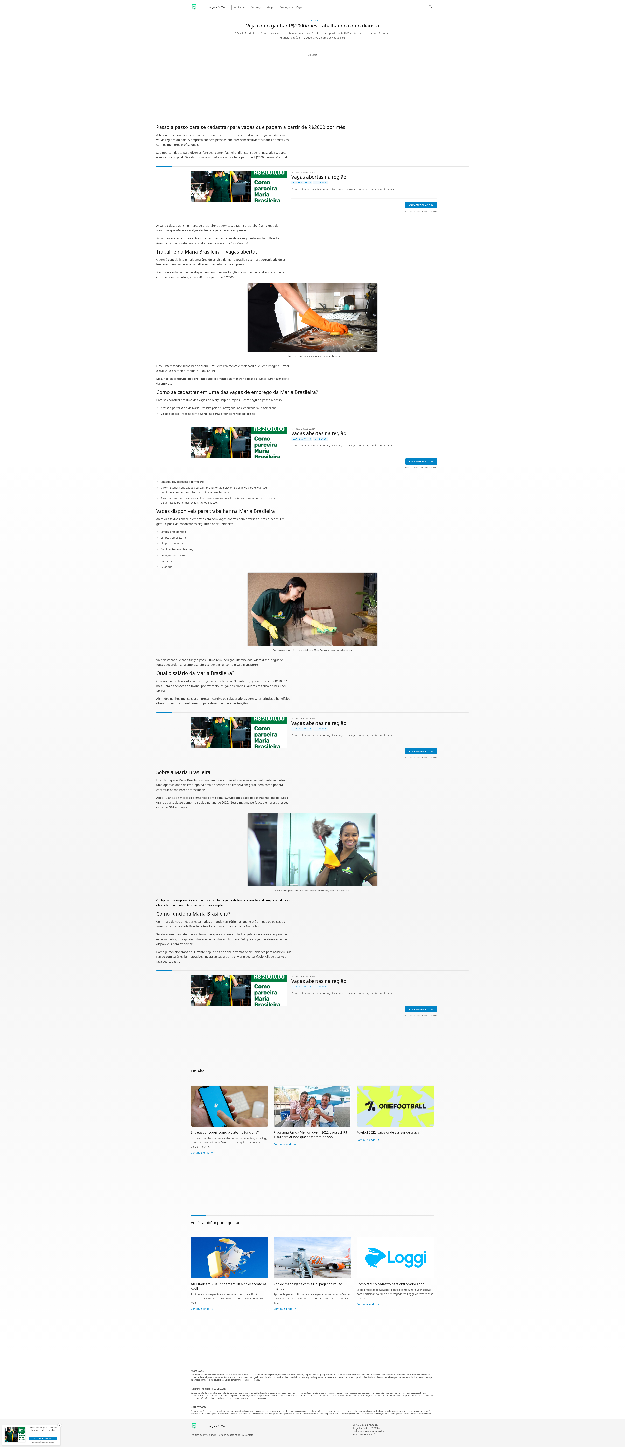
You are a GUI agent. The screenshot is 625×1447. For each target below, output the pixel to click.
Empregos (257, 7)
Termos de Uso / (227, 1434)
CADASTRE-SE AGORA (421, 205)
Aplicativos (240, 7)
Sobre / (240, 1434)
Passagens (286, 7)
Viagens (271, 7)
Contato (249, 1434)
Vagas (300, 7)
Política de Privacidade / (204, 1434)
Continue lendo (200, 1152)
